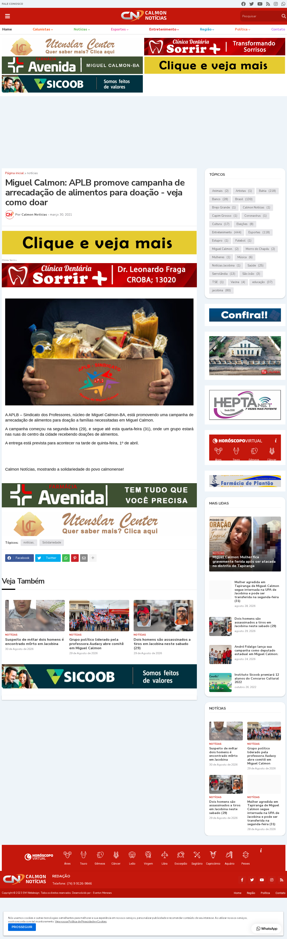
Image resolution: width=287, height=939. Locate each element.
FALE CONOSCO (12, 4)
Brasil (243, 199)
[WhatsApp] (66, 558)
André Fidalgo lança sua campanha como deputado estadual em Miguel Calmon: (256, 650)
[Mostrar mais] (93, 558)
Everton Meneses (102, 893)
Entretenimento (226, 232)
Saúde (255, 266)
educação (262, 282)
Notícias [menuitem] (80, 29)
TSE (218, 282)
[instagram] (276, 4)
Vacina (238, 282)
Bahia (267, 191)
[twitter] (251, 4)
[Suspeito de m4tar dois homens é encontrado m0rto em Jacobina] (35, 615)
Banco (220, 199)
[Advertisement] (143, 131)
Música (244, 257)
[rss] (268, 4)
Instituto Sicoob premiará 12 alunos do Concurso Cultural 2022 (257, 678)
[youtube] (260, 4)
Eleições (245, 224)
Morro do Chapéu (260, 249)
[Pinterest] (75, 558)
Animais (220, 191)
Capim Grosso (224, 216)
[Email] (84, 558)
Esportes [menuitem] (118, 29)
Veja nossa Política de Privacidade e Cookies (81, 921)
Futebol (243, 241)
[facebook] (243, 4)
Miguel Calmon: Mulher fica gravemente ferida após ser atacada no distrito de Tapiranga (244, 561)
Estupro (220, 241)
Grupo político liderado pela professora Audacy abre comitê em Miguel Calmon (96, 644)
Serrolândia (223, 274)
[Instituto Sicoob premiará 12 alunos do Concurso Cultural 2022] (220, 682)
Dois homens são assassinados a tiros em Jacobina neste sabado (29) (162, 644)
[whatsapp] (283, 4)
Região (251, 893)
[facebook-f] (242, 880)
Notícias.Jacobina (226, 266)
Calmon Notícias (256, 208)
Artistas (244, 191)
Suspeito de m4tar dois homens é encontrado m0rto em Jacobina (34, 642)
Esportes (259, 232)
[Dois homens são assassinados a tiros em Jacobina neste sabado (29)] (164, 615)
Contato (280, 893)
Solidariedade (51, 543)
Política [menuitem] (241, 29)
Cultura (220, 224)
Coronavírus (255, 216)
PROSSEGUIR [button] (22, 927)
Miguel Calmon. (225, 249)
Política (265, 893)
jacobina (221, 290)
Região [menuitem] (205, 29)
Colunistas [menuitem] (41, 29)
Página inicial (14, 173)
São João (251, 274)
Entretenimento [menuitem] (162, 29)
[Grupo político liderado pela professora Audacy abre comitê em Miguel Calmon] (99, 615)
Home (237, 893)
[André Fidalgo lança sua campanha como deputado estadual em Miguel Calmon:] (220, 654)
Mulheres (221, 257)
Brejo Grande (224, 208)
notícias (32, 173)
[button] (7, 16)
